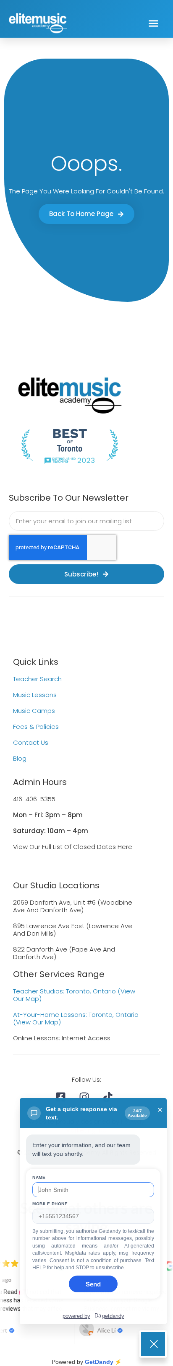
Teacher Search (37, 678)
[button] (153, 23)
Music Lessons (35, 694)
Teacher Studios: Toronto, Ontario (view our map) (74, 995)
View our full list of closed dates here (72, 846)
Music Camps (34, 710)
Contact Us (30, 742)
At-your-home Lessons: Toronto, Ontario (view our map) (76, 1018)
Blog (19, 758)
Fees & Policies (36, 726)
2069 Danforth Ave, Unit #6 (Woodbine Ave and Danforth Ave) (72, 906)
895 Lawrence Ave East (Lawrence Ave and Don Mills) (72, 929)
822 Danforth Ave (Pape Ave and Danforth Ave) (64, 953)
